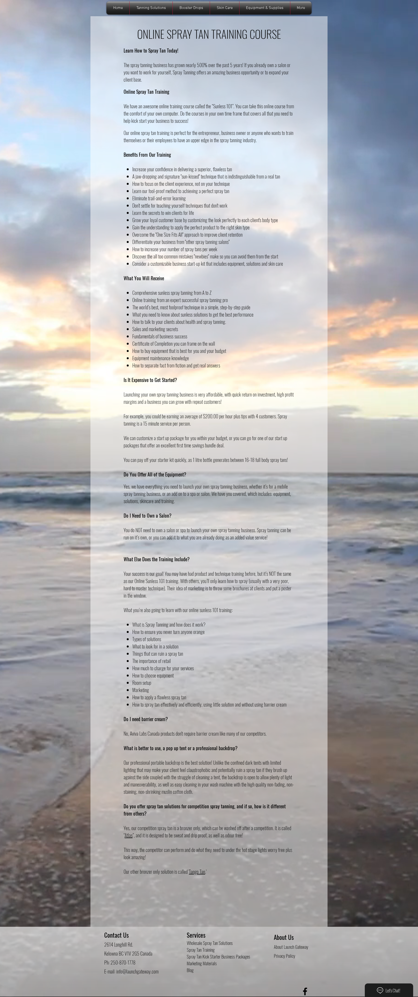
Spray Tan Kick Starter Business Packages (218, 956)
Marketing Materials (202, 963)
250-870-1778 (123, 962)
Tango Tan (197, 871)
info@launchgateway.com (137, 971)
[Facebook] (305, 991)
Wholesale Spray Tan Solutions (210, 942)
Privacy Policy (284, 955)
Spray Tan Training (201, 949)
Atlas (129, 835)
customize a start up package (161, 438)
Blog (190, 969)
